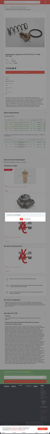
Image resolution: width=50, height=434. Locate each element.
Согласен (42, 429)
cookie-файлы (14, 427)
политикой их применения (18, 430)
